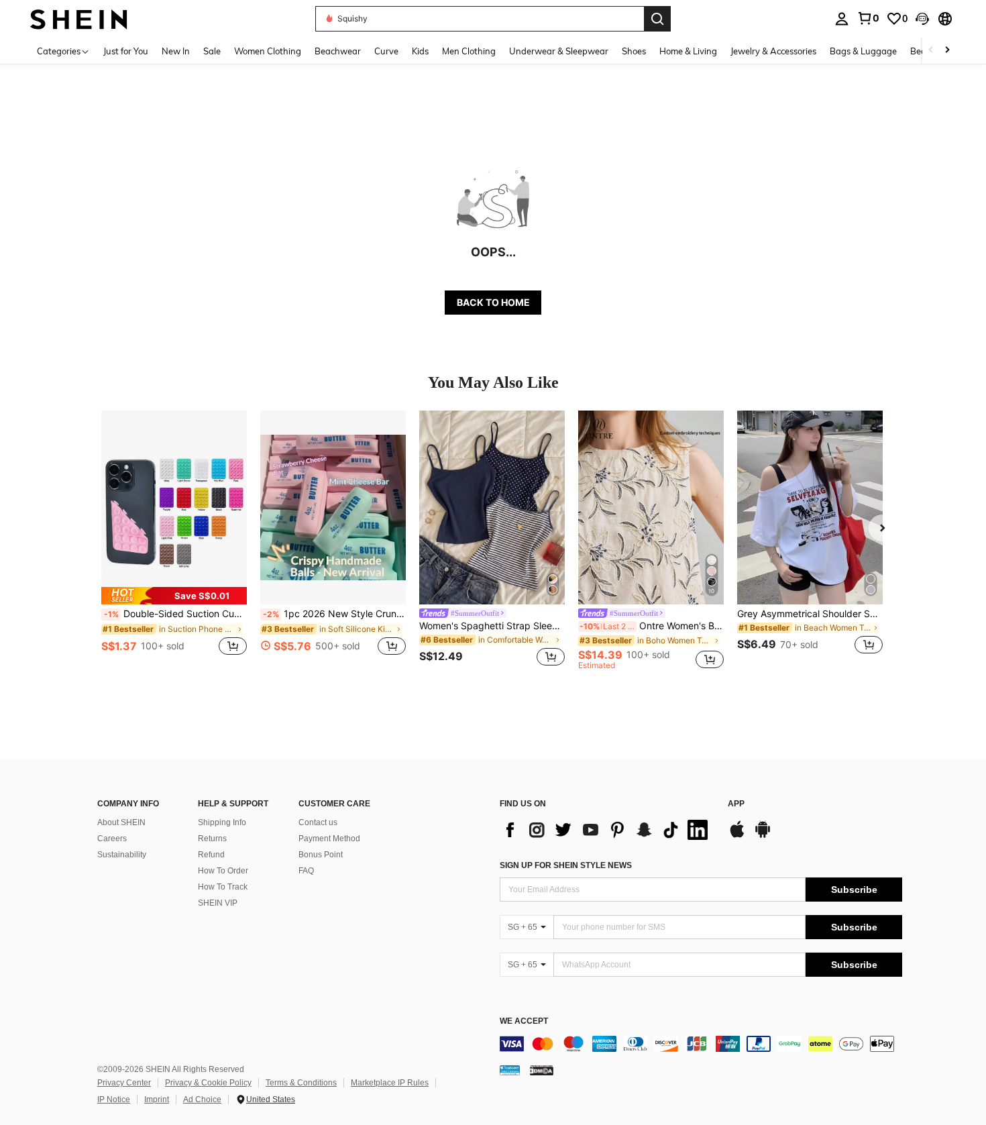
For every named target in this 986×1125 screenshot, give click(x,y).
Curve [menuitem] (386, 51)
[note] (174, 595)
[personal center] (842, 19)
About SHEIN (121, 822)
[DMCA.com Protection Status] (541, 1070)
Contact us (317, 822)
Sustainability (121, 854)
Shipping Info (222, 822)
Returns (212, 838)
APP (736, 804)
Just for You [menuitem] (125, 51)
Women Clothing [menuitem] (267, 51)
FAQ (306, 870)
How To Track (223, 887)
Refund (211, 854)
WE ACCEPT (524, 1021)
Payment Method (329, 838)
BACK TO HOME (493, 302)
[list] (607, 830)
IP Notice (113, 1099)
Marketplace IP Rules (390, 1082)
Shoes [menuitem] (634, 51)
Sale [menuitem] (212, 51)
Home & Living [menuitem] (688, 51)
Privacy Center (124, 1082)
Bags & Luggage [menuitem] (863, 51)
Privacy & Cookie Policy (208, 1082)
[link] (868, 18)
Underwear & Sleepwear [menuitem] (558, 51)
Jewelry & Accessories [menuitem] (773, 51)
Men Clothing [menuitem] (469, 51)
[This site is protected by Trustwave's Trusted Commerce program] (510, 1070)
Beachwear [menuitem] (338, 51)
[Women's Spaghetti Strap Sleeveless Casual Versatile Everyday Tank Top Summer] (492, 507)
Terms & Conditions (301, 1082)
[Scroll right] (947, 51)
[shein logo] (78, 18)
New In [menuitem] (176, 51)
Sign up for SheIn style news (566, 865)
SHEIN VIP (217, 903)
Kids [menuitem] (420, 51)
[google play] (762, 836)
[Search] (657, 19)
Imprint (156, 1099)
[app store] (737, 836)
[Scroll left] (931, 51)
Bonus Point (320, 854)
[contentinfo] (701, 1044)
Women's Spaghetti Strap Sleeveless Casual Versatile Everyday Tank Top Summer (492, 626)
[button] (922, 19)
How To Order (223, 870)
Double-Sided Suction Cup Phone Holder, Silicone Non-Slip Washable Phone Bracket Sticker (175, 613)
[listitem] (174, 540)
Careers (112, 838)
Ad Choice (202, 1099)
